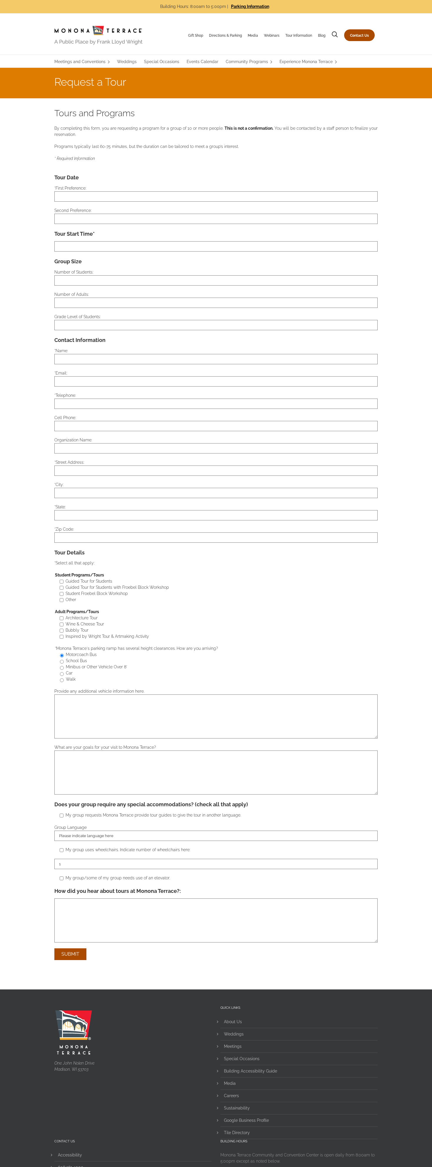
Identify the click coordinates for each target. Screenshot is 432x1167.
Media (253, 35)
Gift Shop (195, 35)
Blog (321, 35)
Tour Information (298, 35)
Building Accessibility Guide (250, 1071)
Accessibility (70, 1155)
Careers (231, 1095)
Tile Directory (237, 1132)
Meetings (233, 1046)
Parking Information (250, 6)
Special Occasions (241, 1058)
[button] (334, 35)
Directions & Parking (225, 35)
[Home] (98, 35)
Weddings (234, 1034)
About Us (233, 1021)
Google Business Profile (246, 1120)
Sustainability (237, 1108)
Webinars (271, 35)
